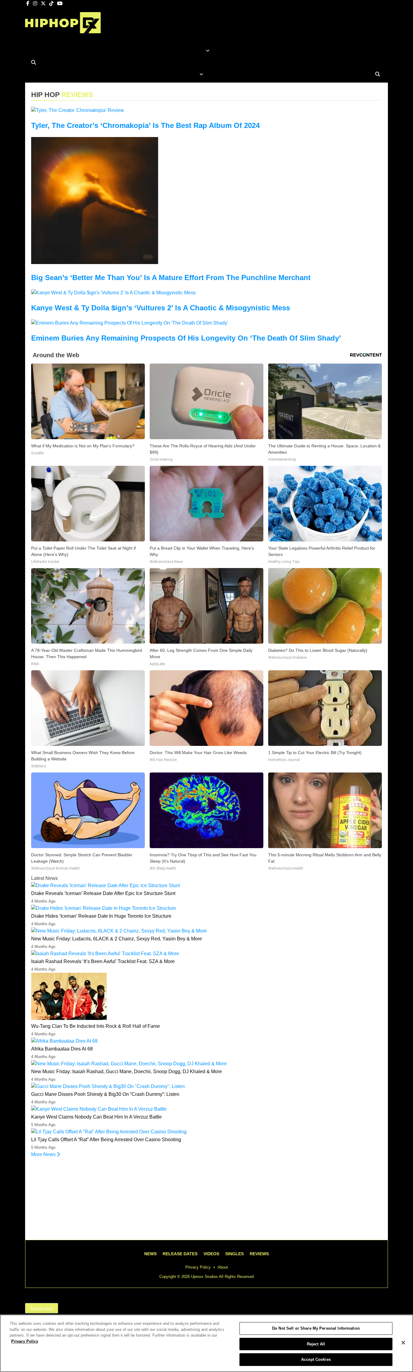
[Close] (403, 1342)
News (150, 1253)
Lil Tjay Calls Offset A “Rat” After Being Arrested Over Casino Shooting (106, 1139)
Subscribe (41, 1308)
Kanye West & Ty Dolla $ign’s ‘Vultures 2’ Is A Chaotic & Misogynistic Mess (160, 308)
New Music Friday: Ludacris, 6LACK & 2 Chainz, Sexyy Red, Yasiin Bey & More (116, 938)
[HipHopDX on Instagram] (36, 3)
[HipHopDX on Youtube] (60, 3)
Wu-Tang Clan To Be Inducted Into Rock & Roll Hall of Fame (95, 1026)
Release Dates (180, 1253)
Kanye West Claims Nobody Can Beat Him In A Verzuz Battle (96, 1116)
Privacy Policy (198, 1267)
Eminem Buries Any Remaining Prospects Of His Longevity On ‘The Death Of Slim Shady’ (186, 338)
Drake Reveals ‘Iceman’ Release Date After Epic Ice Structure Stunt (103, 893)
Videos (211, 1253)
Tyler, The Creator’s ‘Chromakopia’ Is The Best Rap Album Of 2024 (145, 125)
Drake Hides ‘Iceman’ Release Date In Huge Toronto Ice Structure (101, 916)
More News (44, 1154)
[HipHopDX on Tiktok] (52, 3)
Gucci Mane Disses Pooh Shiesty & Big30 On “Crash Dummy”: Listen (105, 1094)
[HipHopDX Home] (63, 29)
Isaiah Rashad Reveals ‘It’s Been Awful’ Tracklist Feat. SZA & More (103, 961)
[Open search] (33, 62)
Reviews (259, 1253)
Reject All (316, 1344)
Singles (234, 1253)
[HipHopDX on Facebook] (28, 3)
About (223, 1267)
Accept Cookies (316, 1359)
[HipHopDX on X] (44, 3)
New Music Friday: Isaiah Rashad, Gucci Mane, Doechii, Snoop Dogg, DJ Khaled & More (126, 1071)
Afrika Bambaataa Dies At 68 (62, 1048)
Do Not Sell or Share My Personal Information (316, 1328)
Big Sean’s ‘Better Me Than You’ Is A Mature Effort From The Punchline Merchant (171, 277)
